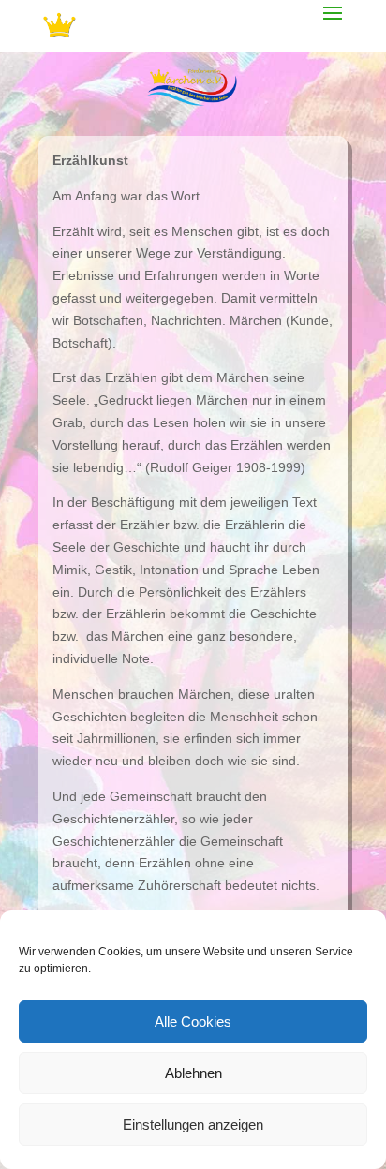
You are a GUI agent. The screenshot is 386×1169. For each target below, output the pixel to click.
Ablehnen (193, 1073)
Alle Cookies (193, 1021)
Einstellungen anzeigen (193, 1124)
